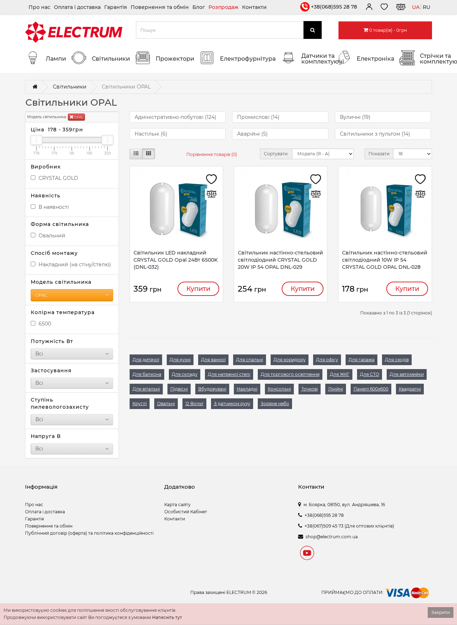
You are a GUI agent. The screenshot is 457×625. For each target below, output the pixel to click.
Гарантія (115, 7)
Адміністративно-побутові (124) (175, 117)
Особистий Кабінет (185, 511)
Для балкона (146, 374)
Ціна (57, 129)
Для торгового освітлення (290, 374)
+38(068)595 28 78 (334, 7)
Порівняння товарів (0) (211, 154)
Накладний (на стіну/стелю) (74, 264)
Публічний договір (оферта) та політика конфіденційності (89, 533)
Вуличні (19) (355, 117)
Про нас (39, 7)
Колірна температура (63, 312)
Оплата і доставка (77, 7)
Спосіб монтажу (54, 253)
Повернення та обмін (160, 7)
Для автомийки (407, 374)
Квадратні (410, 389)
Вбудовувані (212, 389)
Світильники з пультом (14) (375, 134)
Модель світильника (61, 282)
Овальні (166, 403)
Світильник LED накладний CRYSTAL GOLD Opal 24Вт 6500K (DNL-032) (176, 260)
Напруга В (46, 436)
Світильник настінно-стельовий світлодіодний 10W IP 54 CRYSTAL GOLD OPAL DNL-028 (384, 260)
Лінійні (335, 389)
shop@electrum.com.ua (332, 536)
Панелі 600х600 (370, 389)
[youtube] (307, 554)
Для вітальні (146, 389)
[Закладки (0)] (384, 8)
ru (426, 7)
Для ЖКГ (340, 374)
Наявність (45, 195)
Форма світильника (60, 224)
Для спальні (249, 359)
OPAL (78, 117)
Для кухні (180, 359)
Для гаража (361, 359)
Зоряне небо (275, 403)
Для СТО (369, 374)
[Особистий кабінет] (368, 8)
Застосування (51, 370)
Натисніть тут (167, 617)
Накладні (247, 389)
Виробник (46, 166)
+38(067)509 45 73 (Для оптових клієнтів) (349, 526)
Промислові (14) (258, 117)
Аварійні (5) (252, 134)
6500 (44, 324)
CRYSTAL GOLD (57, 178)
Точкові (309, 389)
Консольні (279, 389)
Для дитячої (145, 359)
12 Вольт (194, 403)
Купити (198, 289)
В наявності (53, 207)
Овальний (51, 235)
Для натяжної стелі (229, 374)
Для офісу (327, 359)
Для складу (184, 374)
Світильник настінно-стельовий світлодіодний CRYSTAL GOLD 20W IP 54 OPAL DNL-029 (280, 260)
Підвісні (179, 389)
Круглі (139, 403)
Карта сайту (177, 504)
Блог (198, 7)
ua (416, 7)
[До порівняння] (400, 8)
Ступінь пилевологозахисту (60, 403)
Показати (379, 153)
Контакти (254, 7)
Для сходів (397, 359)
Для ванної (213, 359)
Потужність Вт (52, 341)
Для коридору (289, 359)
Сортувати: (276, 153)
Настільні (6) (151, 134)
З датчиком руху (232, 403)
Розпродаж (223, 7)
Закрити (440, 612)
